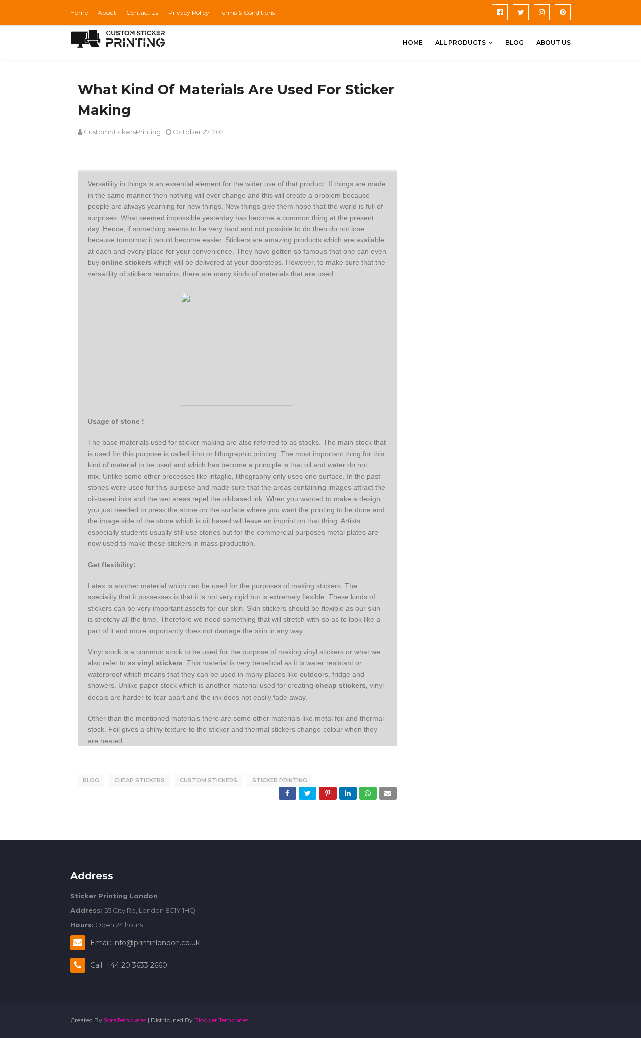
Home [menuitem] (413, 42)
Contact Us (142, 12)
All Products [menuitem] (460, 42)
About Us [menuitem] (553, 42)
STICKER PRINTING (279, 780)
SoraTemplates (125, 1020)
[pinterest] (563, 12)
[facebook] (500, 12)
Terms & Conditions (247, 12)
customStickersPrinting (122, 132)
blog (91, 780)
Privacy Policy (188, 12)
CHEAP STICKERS (139, 780)
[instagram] (542, 12)
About (107, 12)
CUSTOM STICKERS (208, 780)
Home (79, 12)
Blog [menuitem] (514, 42)
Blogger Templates (221, 1020)
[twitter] (521, 12)
